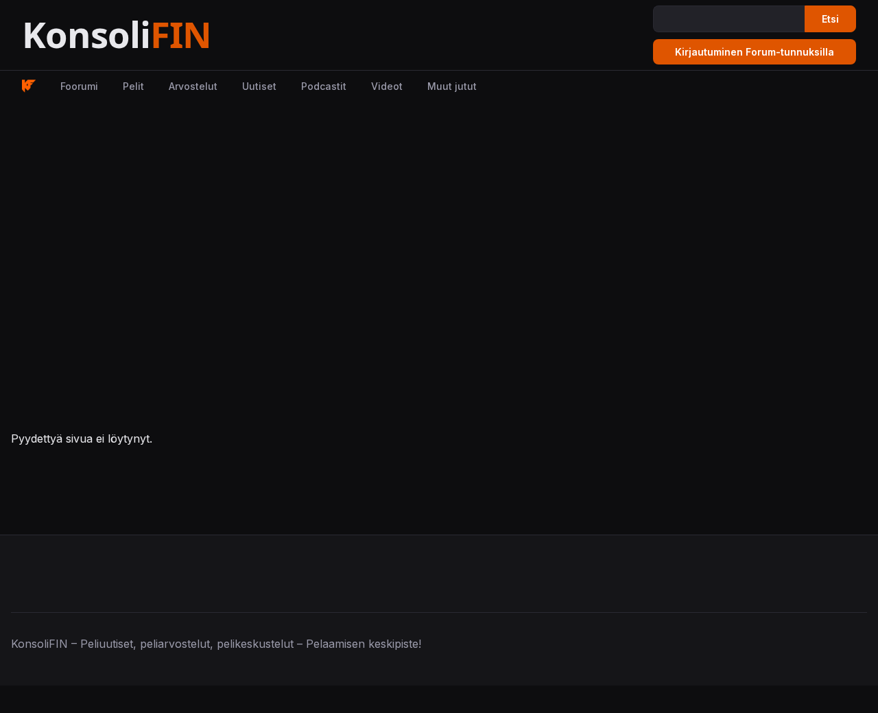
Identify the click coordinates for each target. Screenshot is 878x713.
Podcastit (323, 86)
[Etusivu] (150, 35)
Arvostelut (193, 86)
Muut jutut (452, 86)
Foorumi (79, 86)
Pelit (133, 86)
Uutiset (259, 86)
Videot (387, 86)
